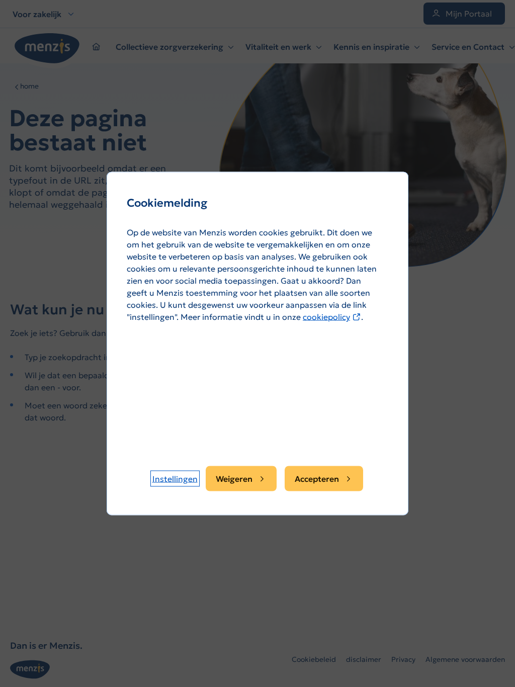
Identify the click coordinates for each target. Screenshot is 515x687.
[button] (175, 479)
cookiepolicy (332, 317)
